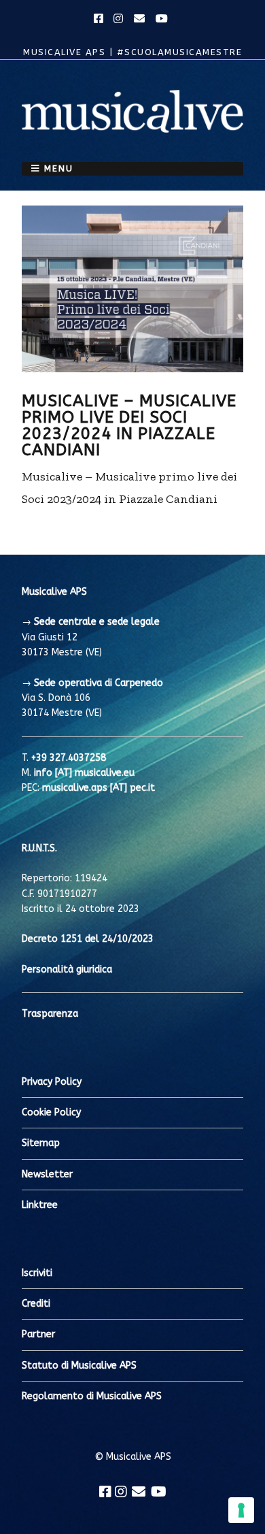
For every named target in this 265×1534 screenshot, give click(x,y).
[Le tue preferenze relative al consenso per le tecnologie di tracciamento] (241, 1510)
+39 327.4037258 (68, 758)
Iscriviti (37, 1273)
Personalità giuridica (67, 969)
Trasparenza (50, 1013)
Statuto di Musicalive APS (79, 1365)
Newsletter (47, 1174)
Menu (58, 168)
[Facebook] (105, 1492)
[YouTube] (158, 1492)
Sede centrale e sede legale (97, 621)
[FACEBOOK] (100, 19)
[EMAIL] (139, 19)
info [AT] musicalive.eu (84, 773)
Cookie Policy (51, 1112)
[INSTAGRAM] (119, 19)
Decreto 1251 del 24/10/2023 (88, 939)
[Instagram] (121, 1492)
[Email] (138, 1492)
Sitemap (41, 1143)
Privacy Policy (52, 1082)
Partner (38, 1334)
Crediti (36, 1303)
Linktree (40, 1205)
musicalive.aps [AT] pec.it (98, 788)
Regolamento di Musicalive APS (92, 1396)
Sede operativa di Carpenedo (98, 683)
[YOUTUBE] (162, 19)
